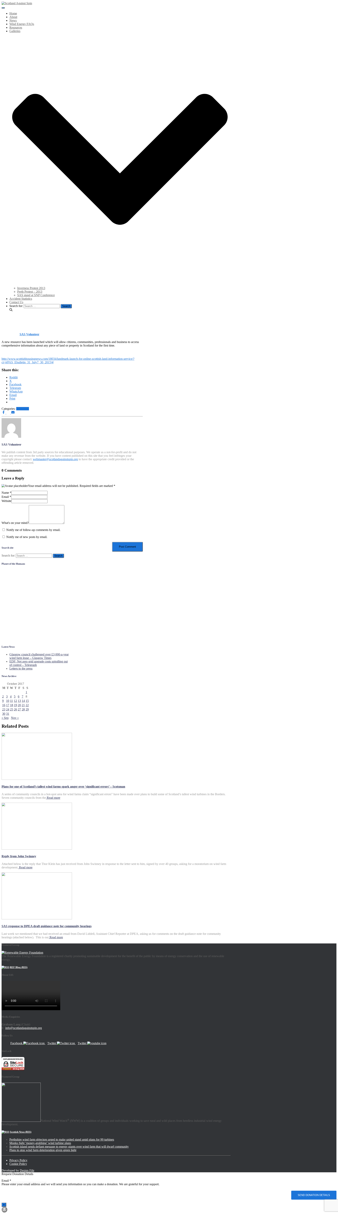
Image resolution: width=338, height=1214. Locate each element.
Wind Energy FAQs (21, 24)
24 (7, 709)
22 (27, 705)
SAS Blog (22, 408)
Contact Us (16, 302)
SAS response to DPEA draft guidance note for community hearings (47, 926)
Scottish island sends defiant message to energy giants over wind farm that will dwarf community (69, 1146)
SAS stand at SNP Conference (36, 295)
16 (3, 705)
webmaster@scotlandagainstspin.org (55, 459)
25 (11, 709)
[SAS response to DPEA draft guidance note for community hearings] (37, 918)
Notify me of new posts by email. (26, 537)
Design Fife (27, 1170)
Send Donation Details (314, 1195)
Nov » (15, 717)
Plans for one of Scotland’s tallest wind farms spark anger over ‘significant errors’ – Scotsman (63, 786)
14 (23, 700)
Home (13, 13)
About (13, 17)
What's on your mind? (15, 522)
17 (7, 705)
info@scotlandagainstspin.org (23, 1028)
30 (3, 713)
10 (7, 700)
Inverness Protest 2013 (31, 288)
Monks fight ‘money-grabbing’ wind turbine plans (40, 1143)
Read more (53, 797)
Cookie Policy (18, 1163)
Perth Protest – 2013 (29, 291)
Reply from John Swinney (19, 856)
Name (6, 492)
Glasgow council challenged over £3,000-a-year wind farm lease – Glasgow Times (39, 656)
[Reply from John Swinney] (37, 848)
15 (27, 700)
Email (6, 496)
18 (11, 705)
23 (3, 709)
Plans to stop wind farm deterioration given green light (42, 1150)
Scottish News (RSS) (20, 1131)
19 (15, 705)
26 (15, 709)
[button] (119, 284)
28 (23, 709)
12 (15, 700)
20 (19, 705)
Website (6, 501)
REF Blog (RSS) (18, 967)
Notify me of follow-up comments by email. (33, 530)
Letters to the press (20, 668)
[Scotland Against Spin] (17, 3)
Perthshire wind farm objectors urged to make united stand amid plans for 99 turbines (61, 1139)
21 (23, 705)
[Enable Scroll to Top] (4, 1209)
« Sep (5, 717)
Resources (15, 27)
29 (27, 709)
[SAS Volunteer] (11, 436)
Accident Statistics (20, 298)
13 (19, 700)
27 (19, 709)
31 (7, 713)
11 (11, 700)
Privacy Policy (18, 1160)
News (13, 20)
